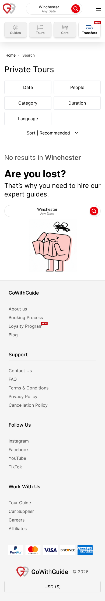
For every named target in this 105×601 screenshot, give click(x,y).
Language (28, 118)
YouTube (17, 458)
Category (27, 103)
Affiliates (18, 528)
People (77, 87)
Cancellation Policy (28, 405)
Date (28, 87)
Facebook (19, 449)
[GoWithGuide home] (9, 9)
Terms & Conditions (28, 388)
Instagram (19, 441)
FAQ (13, 379)
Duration (77, 103)
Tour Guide (20, 502)
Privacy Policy (23, 396)
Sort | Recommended (48, 133)
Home (10, 55)
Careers (16, 520)
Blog (13, 334)
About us (18, 309)
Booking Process (26, 317)
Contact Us (20, 370)
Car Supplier (21, 511)
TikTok (15, 466)
